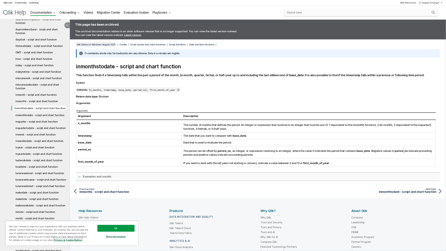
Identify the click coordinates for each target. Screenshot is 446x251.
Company (357, 217)
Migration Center (108, 12)
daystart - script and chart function (36, 39)
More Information (116, 236)
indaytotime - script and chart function (38, 71)
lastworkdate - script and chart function (39, 160)
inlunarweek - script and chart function (39, 78)
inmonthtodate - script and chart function (40, 115)
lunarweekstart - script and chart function (40, 186)
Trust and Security (271, 222)
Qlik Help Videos (89, 217)
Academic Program (362, 236)
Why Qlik (265, 217)
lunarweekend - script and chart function (40, 173)
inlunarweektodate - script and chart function (37, 86)
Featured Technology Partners (278, 246)
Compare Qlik (268, 241)
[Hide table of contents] (67, 25)
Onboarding (67, 12)
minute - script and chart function (35, 211)
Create (123, 44)
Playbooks (159, 12)
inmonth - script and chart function (36, 94)
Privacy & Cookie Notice (68, 240)
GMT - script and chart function (34, 52)
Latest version (132, 35)
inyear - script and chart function (35, 147)
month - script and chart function (35, 218)
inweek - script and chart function (36, 134)
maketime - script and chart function (37, 198)
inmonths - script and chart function (37, 101)
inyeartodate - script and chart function (39, 153)
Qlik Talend (176, 223)
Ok (115, 228)
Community (21, 2)
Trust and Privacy (270, 227)
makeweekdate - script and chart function (40, 205)
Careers (356, 246)
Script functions (177, 44)
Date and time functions (201, 44)
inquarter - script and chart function (37, 121)
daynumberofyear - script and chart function (37, 31)
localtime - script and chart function (37, 166)
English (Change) (431, 3)
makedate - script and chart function (37, 192)
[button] (433, 12)
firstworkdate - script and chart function (39, 45)
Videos (88, 12)
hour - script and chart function (34, 58)
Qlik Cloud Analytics (181, 247)
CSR (353, 227)
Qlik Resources (408, 2)
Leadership (358, 222)
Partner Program (361, 241)
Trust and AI (267, 232)
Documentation (41, 12)
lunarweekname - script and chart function (41, 179)
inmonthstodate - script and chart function (40, 108)
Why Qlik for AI (269, 236)
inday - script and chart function (35, 65)
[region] (72, 233)
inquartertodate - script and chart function (41, 128)
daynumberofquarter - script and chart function (38, 21)
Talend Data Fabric (181, 232)
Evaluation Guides (136, 12)
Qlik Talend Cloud (180, 228)
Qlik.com (7, 2)
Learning (33, 2)
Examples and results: (97, 176)
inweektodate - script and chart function (39, 140)
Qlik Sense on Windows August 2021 (96, 44)
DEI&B (354, 232)
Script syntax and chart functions (148, 44)
